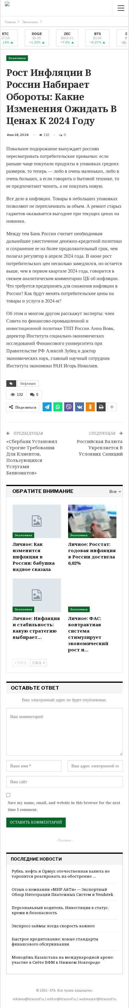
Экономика (17, 58)
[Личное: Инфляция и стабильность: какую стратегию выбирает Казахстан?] (37, 595)
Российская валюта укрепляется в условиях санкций (100, 447)
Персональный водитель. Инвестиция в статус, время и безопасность (60, 910)
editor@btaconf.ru (61, 999)
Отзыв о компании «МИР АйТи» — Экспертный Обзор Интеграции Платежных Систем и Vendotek (62, 892)
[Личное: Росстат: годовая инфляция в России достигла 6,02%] (92, 521)
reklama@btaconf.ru (28, 999)
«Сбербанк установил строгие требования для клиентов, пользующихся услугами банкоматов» (31, 457)
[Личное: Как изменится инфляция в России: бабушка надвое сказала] (37, 521)
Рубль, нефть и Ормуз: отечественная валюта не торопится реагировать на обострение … (61, 873)
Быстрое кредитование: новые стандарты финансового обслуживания (55, 941)
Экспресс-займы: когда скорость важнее (53, 925)
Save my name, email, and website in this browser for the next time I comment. (64, 806)
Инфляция (28, 383)
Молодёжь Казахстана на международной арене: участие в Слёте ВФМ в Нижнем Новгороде (63, 959)
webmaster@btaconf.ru (97, 999)
